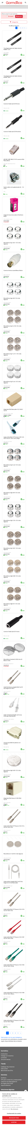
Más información (14, 1109)
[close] (25, 1091)
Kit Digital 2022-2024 (7, 1083)
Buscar (19, 16)
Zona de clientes (5, 1059)
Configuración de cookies (14, 1113)
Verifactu (3, 1078)
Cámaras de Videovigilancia (9, 1081)
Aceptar (13, 1122)
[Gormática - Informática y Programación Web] (14, 2)
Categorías (15, 22)
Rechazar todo (14, 1117)
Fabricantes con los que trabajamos (11, 1037)
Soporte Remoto (6, 1085)
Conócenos (4, 1054)
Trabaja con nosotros (7, 1056)
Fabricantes (4, 1069)
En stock (10, 16)
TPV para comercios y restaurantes (11, 1080)
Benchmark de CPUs (7, 1070)
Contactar (4, 1057)
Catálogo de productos (7, 1067)
